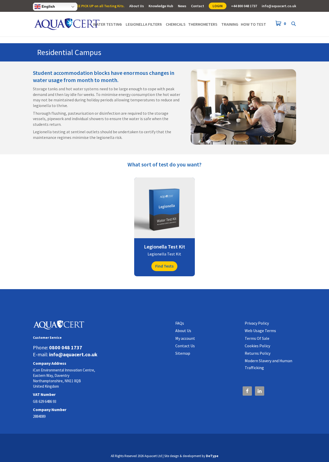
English (48, 6)
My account (185, 338)
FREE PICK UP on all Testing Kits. (99, 6)
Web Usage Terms (260, 330)
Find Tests (164, 266)
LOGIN (218, 6)
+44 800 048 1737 (244, 6)
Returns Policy (257, 353)
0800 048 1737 (65, 347)
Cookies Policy (257, 345)
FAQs (179, 323)
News (182, 6)
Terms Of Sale (257, 338)
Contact (197, 6)
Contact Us (185, 345)
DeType (212, 456)
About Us (136, 6)
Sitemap (182, 353)
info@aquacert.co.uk (279, 6)
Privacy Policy (257, 323)
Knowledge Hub (161, 6)
